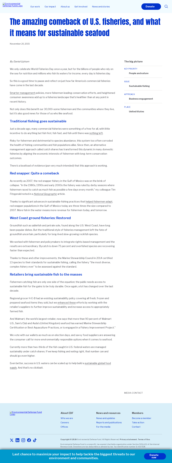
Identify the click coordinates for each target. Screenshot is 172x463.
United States (136, 111)
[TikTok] (35, 440)
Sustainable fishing (139, 86)
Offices (64, 427)
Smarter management (22, 92)
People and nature (138, 73)
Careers (65, 422)
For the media (103, 427)
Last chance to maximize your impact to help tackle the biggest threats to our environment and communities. (73, 456)
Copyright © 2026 (68, 439)
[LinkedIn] (17, 440)
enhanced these (67, 302)
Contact (136, 427)
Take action (138, 422)
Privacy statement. (128, 439)
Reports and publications (109, 422)
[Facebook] (29, 440)
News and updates (105, 418)
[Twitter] (12, 440)
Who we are (67, 418)
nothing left (96, 133)
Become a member (141, 418)
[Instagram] (23, 440)
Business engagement (141, 99)
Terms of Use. (144, 439)
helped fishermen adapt (99, 201)
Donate (150, 6)
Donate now (154, 456)
